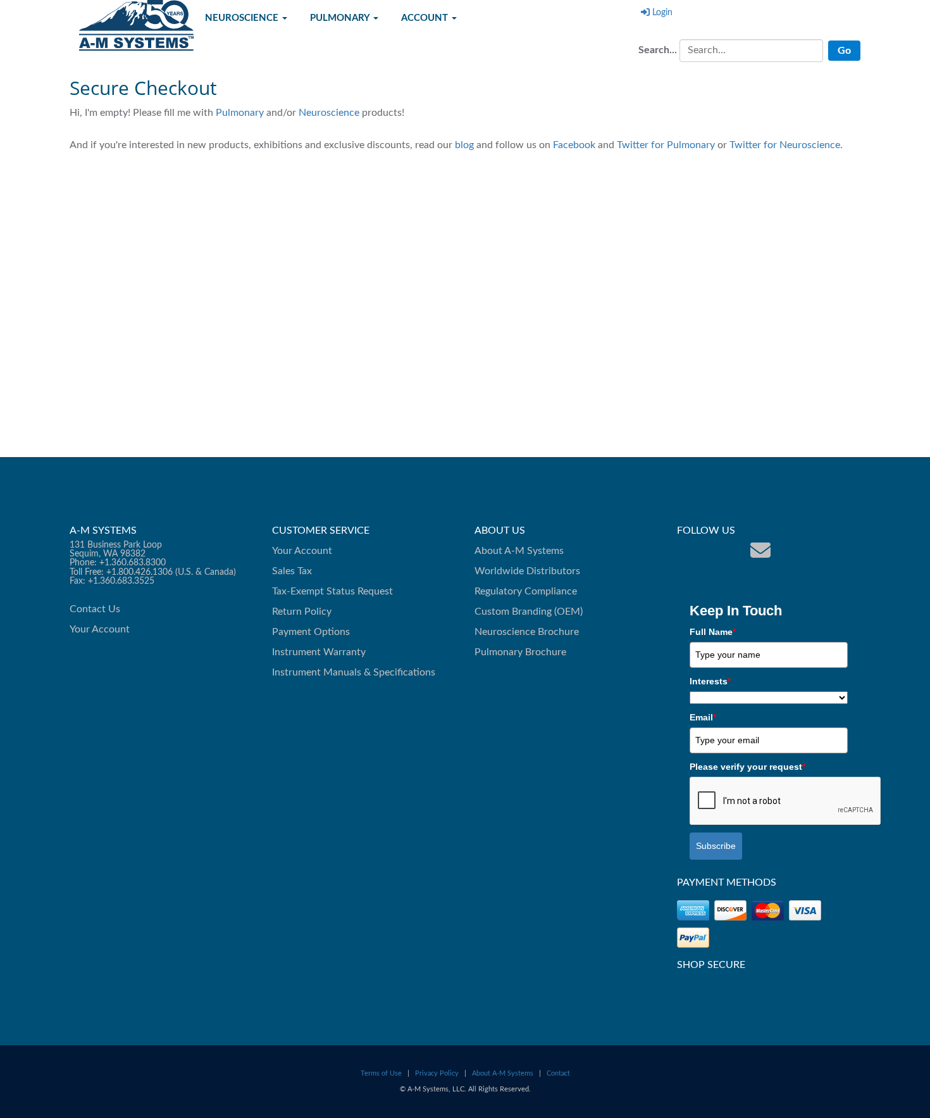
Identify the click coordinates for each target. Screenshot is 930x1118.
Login (662, 12)
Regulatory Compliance (525, 591)
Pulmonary (240, 113)
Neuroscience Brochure (526, 632)
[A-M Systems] (136, 25)
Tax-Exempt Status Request (332, 591)
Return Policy (302, 611)
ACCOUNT (425, 18)
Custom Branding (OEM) (528, 611)
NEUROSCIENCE (243, 18)
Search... (657, 50)
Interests (710, 681)
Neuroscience (329, 113)
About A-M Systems (519, 551)
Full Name (713, 632)
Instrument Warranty (319, 652)
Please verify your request (747, 767)
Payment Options (311, 632)
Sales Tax (292, 571)
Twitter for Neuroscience (784, 145)
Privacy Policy (437, 1073)
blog (464, 145)
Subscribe (716, 846)
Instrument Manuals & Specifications (353, 672)
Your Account (100, 629)
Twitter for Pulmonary (666, 145)
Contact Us (95, 609)
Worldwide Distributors (527, 571)
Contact (558, 1073)
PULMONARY (341, 18)
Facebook (575, 145)
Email (703, 717)
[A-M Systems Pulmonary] (704, 551)
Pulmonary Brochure (520, 652)
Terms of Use (381, 1073)
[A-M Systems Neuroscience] (723, 551)
